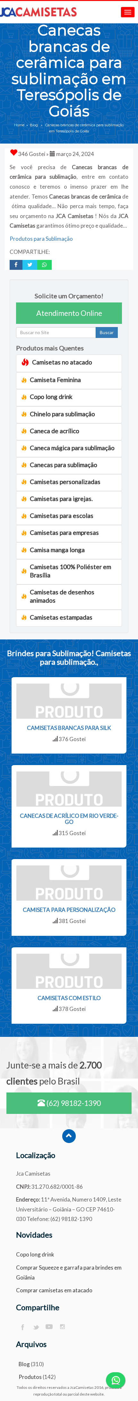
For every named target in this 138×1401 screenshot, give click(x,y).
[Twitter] (36, 1327)
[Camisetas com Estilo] (69, 971)
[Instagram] (62, 1327)
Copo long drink (35, 1254)
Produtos (30, 1377)
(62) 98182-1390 (73, 1103)
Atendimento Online (69, 313)
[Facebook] (22, 1327)
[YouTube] (49, 1327)
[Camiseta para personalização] (69, 883)
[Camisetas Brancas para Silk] (69, 701)
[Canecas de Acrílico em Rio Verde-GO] (69, 789)
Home (19, 125)
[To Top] (69, 1136)
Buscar (107, 332)
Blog (34, 125)
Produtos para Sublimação (41, 238)
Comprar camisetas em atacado (54, 1290)
